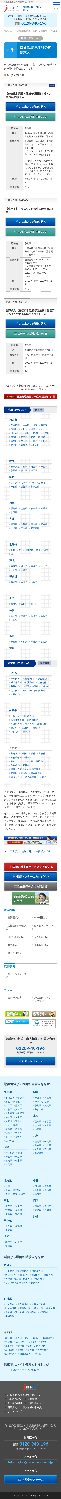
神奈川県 (15, 467)
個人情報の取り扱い (33, 1407)
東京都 (13, 419)
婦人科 (14, 728)
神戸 (33, 483)
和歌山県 (35, 487)
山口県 (14, 620)
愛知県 (14, 509)
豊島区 (24, 437)
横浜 (25, 467)
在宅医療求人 (41, 945)
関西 (12, 477)
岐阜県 (34, 509)
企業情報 (32, 1399)
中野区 (26, 433)
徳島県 (14, 642)
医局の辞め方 (15, 998)
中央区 (26, 425)
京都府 (41, 483)
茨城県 (14, 471)
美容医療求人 (41, 937)
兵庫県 (24, 483)
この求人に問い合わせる (32, 117)
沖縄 (12, 648)
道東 (46, 550)
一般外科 (15, 716)
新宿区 (44, 425)
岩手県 (24, 566)
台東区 (14, 437)
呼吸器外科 (32, 720)
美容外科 (27, 732)
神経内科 (41, 683)
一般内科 (15, 679)
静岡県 (14, 512)
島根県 (44, 616)
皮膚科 (41, 754)
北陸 (12, 598)
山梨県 (34, 582)
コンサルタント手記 (16, 975)
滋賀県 (24, 487)
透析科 (28, 758)
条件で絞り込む (32, 38)
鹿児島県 (35, 528)
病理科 (24, 773)
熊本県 (44, 524)
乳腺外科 (37, 728)
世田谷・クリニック (42, 927)
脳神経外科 (16, 724)
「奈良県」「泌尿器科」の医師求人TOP (28, 851)
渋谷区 (14, 429)
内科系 (13, 673)
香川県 (24, 642)
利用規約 (12, 1407)
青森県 (14, 566)
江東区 (34, 441)
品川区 (24, 429)
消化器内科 (28, 679)
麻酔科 (39, 761)
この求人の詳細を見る (32, 106)
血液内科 (29, 683)
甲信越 (13, 576)
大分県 (14, 528)
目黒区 (34, 429)
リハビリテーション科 (22, 761)
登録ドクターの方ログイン (32, 876)
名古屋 (24, 509)
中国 (12, 610)
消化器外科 (28, 716)
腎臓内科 (15, 686)
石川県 (24, 604)
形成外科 (25, 728)
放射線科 (15, 765)
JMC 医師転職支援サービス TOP (24, 1395)
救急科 (14, 754)
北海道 (13, 544)
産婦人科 (41, 724)
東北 (12, 560)
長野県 (14, 582)
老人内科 (15, 691)
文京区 (46, 433)
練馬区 (14, 441)
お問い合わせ (34, 1403)
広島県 (24, 616)
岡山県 (14, 616)
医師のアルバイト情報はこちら (26, 1370)
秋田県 (44, 566)
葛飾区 (24, 445)
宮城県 (34, 566)
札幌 (13, 550)
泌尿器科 (15, 732)
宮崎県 (24, 528)
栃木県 (24, 471)
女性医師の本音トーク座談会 (42, 999)
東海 (12, 503)
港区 (35, 425)
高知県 (44, 642)
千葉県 (44, 467)
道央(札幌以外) (25, 550)
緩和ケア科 (16, 777)
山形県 (14, 570)
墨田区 (24, 441)
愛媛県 (34, 642)
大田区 (44, 429)
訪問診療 (36, 769)
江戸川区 (35, 445)
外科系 (13, 710)
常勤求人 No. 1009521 (17, 85)
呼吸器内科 (16, 683)
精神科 (26, 765)
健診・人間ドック (19, 769)
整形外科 (29, 724)
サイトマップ (14, 1412)
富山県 (34, 604)
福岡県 (14, 524)
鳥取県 (34, 616)
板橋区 (41, 437)
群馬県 (34, 471)
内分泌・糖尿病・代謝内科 (36, 686)
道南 (13, 554)
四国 (12, 636)
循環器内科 (42, 679)
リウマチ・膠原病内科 (34, 691)
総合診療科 (30, 777)
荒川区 (44, 441)
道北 (38, 550)
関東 (12, 461)
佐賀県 (24, 524)
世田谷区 (15, 433)
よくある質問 (14, 1403)
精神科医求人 (41, 917)
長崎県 (34, 524)
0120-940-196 (33, 23)
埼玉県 (34, 467)
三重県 (44, 509)
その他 (42, 777)
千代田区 (15, 425)
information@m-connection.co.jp (30, 1462)
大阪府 (14, 483)
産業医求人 (13, 917)
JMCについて (14, 1399)
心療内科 (15, 694)
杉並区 (36, 433)
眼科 (33, 754)
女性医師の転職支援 (16, 927)
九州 (12, 519)
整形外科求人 (15, 953)
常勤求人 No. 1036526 (17, 302)
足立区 (14, 445)
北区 (33, 437)
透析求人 (12, 945)
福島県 (24, 570)
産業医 (14, 773)
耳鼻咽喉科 (16, 758)
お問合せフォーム (32, 1061)
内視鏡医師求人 (16, 937)
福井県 (14, 604)
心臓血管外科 (17, 720)
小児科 (24, 754)
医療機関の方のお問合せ (32, 886)
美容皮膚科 (36, 773)
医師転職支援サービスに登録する (32, 867)
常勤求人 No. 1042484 (17, 200)
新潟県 (24, 582)
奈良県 (14, 487)
